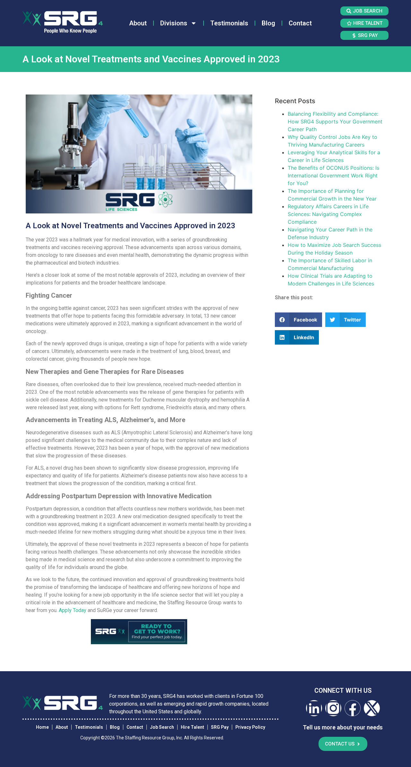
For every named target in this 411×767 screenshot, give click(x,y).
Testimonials (229, 23)
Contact (300, 23)
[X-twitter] (372, 708)
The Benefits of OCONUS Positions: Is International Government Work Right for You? (333, 175)
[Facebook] (353, 708)
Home (42, 727)
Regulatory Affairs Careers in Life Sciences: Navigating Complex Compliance (328, 214)
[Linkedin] (314, 708)
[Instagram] (333, 708)
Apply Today (72, 610)
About (138, 23)
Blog (268, 23)
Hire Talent (192, 727)
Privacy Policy (250, 727)
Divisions (173, 23)
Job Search (162, 727)
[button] (298, 319)
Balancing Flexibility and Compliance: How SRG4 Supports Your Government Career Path (335, 121)
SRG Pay (220, 727)
